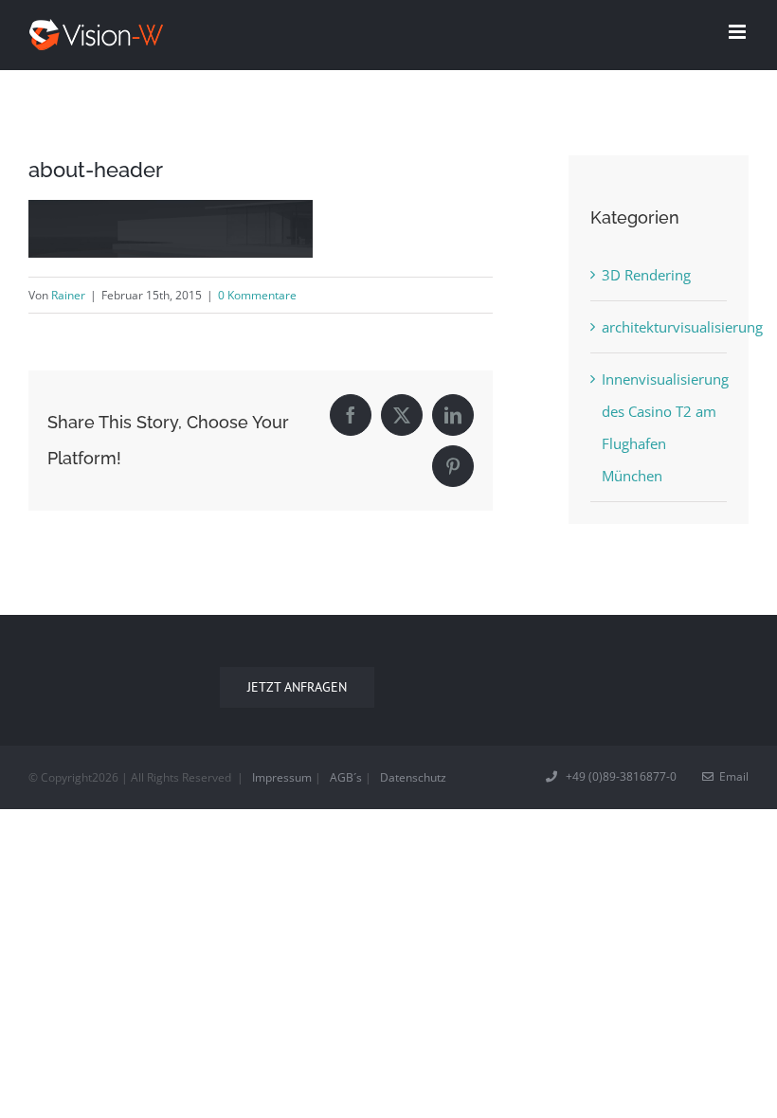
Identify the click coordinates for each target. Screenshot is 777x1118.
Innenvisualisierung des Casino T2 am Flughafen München (659, 427)
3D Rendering (646, 274)
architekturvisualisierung (659, 326)
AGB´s (346, 777)
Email (731, 776)
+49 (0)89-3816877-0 (618, 776)
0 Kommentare (257, 295)
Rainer (68, 295)
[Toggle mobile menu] (739, 32)
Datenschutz (413, 777)
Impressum (282, 777)
